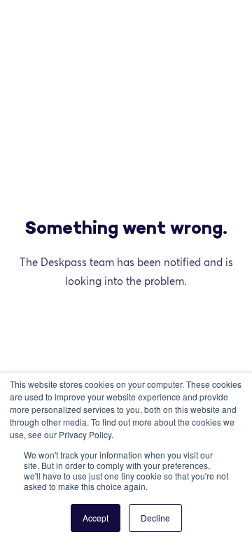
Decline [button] (155, 518)
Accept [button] (95, 518)
